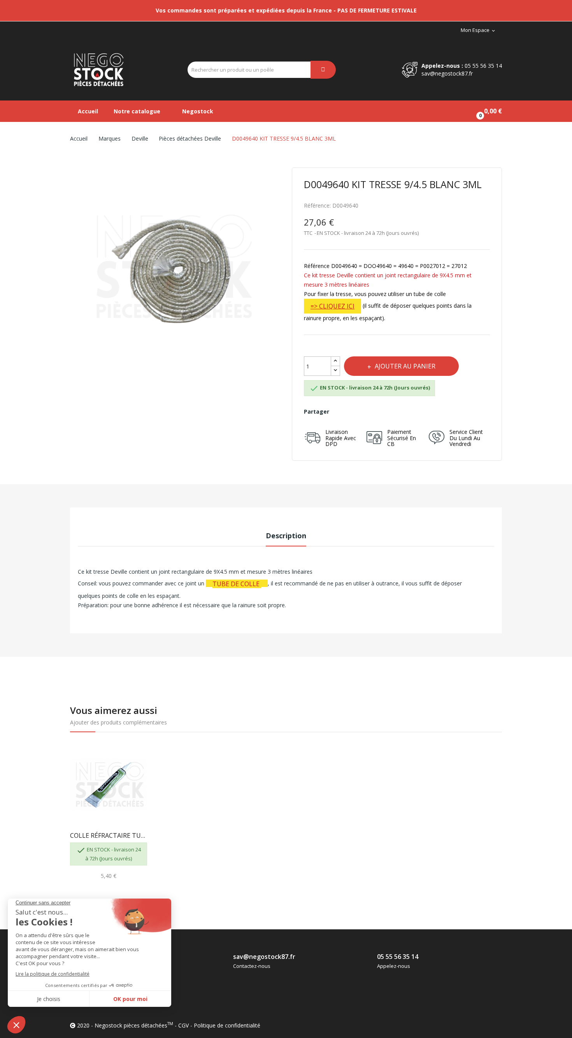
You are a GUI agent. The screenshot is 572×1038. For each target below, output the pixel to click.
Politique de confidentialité (227, 1025)
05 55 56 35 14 (483, 65)
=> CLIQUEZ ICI (332, 306)
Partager (340, 412)
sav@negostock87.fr (447, 73)
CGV (183, 1025)
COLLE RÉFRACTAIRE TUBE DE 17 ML (108, 835)
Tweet (357, 412)
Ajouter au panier (405, 366)
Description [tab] (286, 535)
